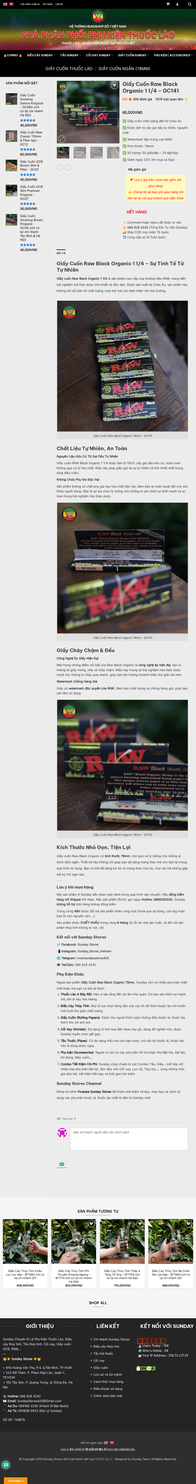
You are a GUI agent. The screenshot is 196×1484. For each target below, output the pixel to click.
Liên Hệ (59, 4)
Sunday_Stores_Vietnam (94, 951)
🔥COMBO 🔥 (12, 55)
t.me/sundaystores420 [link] (93, 958)
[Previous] (62, 112)
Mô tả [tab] (61, 253)
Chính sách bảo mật (107, 1396)
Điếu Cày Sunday (40, 55)
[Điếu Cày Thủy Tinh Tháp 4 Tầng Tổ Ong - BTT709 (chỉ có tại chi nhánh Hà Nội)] (122, 1241)
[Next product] (60, 167)
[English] (5, 4)
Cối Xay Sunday (98, 55)
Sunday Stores (88, 944)
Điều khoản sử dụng (107, 1389)
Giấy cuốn (100, 1368)
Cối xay (99, 1360)
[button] (168, 4)
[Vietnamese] (12, 4)
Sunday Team (141, 1459)
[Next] (113, 112)
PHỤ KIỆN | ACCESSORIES (172, 55)
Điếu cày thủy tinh (106, 1346)
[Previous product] (68, 167)
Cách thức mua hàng (108, 1382)
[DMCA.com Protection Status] (145, 1368)
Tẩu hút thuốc (103, 1353)
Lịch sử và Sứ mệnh (107, 1374)
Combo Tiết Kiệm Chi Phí (79, 1064)
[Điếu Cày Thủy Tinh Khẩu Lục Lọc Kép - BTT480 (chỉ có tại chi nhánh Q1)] (25, 1241)
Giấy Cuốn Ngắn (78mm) (124, 68)
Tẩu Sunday (69, 55)
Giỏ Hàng (48, 4)
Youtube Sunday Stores (95, 1092)
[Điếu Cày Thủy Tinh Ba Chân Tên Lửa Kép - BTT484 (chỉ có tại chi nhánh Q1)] (170, 1241)
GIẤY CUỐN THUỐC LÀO (69, 68)
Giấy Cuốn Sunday (132, 55)
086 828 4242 (137, 227)
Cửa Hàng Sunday (30, 4)
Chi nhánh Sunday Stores (111, 1339)
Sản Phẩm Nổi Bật (22, 83)
